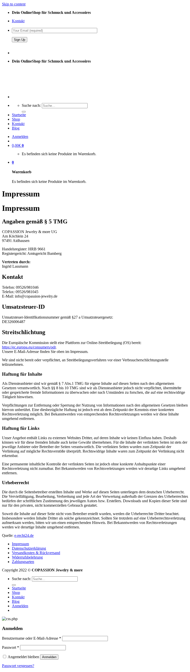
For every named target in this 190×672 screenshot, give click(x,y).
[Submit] (24, 111)
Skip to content (13, 4)
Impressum (20, 544)
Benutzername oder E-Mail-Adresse (31, 638)
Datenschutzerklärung (29, 548)
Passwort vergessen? (18, 666)
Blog (16, 128)
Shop (16, 119)
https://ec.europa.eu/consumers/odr (29, 347)
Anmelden (49, 657)
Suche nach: (31, 105)
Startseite (19, 115)
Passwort (10, 647)
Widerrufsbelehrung (27, 557)
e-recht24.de (24, 535)
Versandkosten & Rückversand (36, 553)
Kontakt (18, 21)
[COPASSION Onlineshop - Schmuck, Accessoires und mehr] (30, 88)
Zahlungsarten (23, 562)
